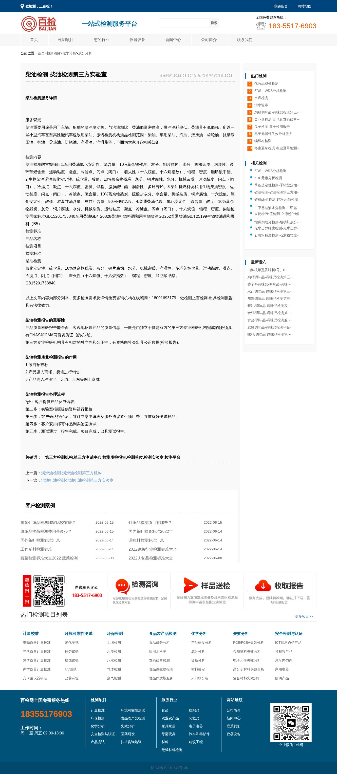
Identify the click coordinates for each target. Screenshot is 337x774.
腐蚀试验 (72, 660)
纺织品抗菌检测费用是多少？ (47, 531)
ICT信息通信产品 (288, 643)
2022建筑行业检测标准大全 (154, 549)
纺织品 (194, 710)
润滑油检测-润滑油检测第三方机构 (71, 473)
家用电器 (282, 669)
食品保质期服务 (161, 678)
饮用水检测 (157, 651)
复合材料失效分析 (247, 678)
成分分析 (85, 53)
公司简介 (209, 40)
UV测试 (70, 669)
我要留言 (281, 6)
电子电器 (196, 726)
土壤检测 (114, 643)
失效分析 (241, 633)
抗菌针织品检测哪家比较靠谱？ (49, 522)
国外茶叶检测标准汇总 (41, 540)
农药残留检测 (159, 660)
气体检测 (114, 669)
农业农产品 (170, 718)
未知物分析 (199, 678)
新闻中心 (173, 40)
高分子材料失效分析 (248, 669)
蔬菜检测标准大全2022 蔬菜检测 (50, 558)
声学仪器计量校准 (37, 669)
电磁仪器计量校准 (37, 643)
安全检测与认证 (289, 633)
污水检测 (114, 660)
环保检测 (115, 633)
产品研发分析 (201, 643)
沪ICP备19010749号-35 (169, 768)
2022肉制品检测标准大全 (152, 558)
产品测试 (98, 742)
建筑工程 (196, 742)
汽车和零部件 (199, 734)
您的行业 (102, 40)
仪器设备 (137, 40)
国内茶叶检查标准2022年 (152, 531)
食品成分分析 (159, 643)
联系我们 (245, 40)
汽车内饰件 (283, 660)
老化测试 (72, 643)
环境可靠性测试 (79, 633)
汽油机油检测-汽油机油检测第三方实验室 (77, 480)
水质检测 (114, 651)
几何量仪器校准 (35, 678)
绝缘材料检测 (172, 750)
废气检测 (114, 678)
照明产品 (282, 678)
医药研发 (128, 734)
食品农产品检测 (163, 633)
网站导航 (235, 700)
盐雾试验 (72, 678)
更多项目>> (304, 616)
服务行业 (169, 700)
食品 (165, 710)
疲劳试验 (72, 651)
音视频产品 (283, 651)
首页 (34, 40)
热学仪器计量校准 (37, 660)
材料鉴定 (198, 669)
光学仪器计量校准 (37, 651)
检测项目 (66, 40)
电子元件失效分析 (247, 660)
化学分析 (69, 53)
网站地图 (305, 6)
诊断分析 (198, 660)
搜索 (214, 23)
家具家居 (168, 726)
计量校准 (31, 633)
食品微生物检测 (161, 669)
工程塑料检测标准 (37, 549)
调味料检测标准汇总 (147, 540)
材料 (165, 742)
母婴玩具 (168, 734)
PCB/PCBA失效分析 (248, 643)
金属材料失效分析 (247, 651)
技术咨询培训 (131, 742)
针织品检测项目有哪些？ (151, 522)
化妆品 (194, 718)
